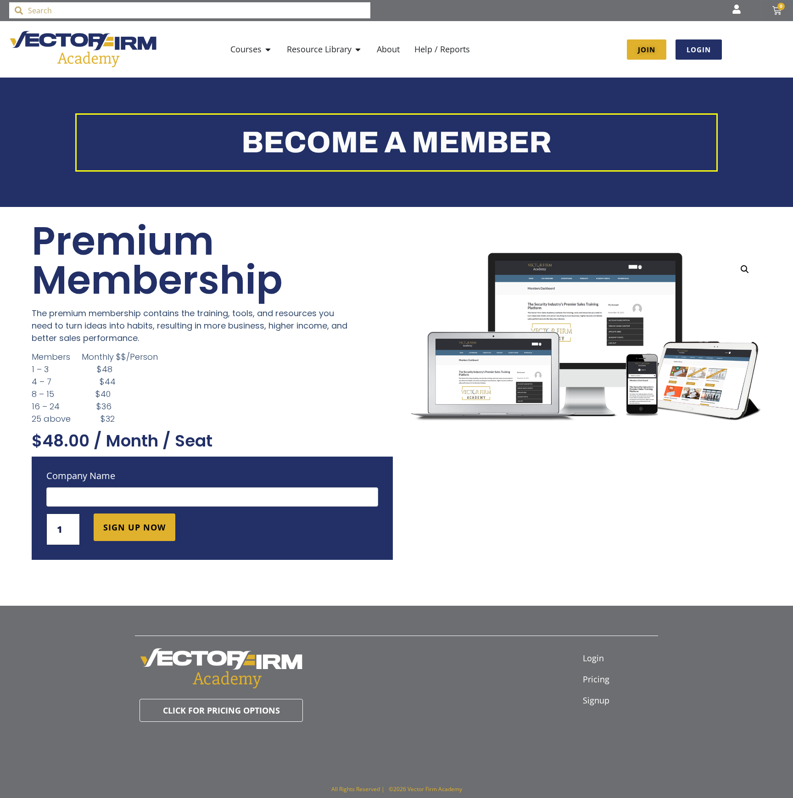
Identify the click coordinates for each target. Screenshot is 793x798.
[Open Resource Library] (358, 49)
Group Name (212, 478)
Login (593, 658)
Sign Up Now (134, 527)
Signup (596, 700)
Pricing (596, 679)
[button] (745, 269)
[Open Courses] (268, 49)
